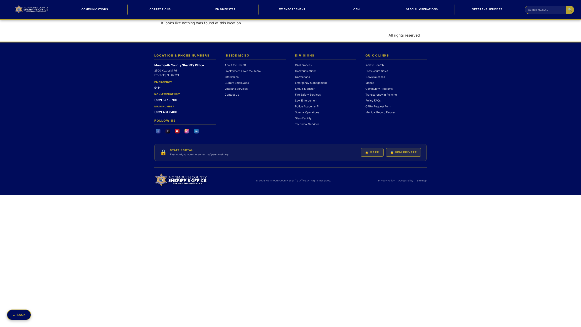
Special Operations (422, 9)
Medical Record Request (380, 112)
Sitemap (422, 180)
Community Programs (379, 88)
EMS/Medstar (225, 9)
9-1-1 (158, 87)
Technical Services (307, 124)
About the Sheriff (235, 65)
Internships (232, 77)
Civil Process (303, 65)
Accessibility (405, 180)
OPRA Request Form (378, 106)
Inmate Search (374, 65)
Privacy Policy (386, 180)
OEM (356, 9)
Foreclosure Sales (376, 71)
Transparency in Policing (381, 94)
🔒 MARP (372, 152)
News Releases (375, 77)
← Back (19, 315)
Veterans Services (487, 9)
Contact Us (232, 94)
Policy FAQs (373, 100)
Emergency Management (311, 82)
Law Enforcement (291, 9)
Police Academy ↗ (307, 106)
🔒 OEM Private (403, 152)
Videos (369, 82)
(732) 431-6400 (165, 112)
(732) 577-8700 (165, 100)
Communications (94, 9)
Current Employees (237, 82)
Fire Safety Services (308, 94)
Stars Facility (303, 118)
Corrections (160, 9)
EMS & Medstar (305, 88)
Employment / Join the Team (243, 71)
